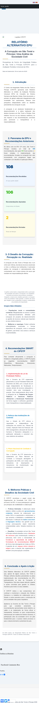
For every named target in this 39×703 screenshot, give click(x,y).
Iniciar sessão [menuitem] (5, 6)
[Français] (35, 2)
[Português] (37, 2)
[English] (33, 2)
